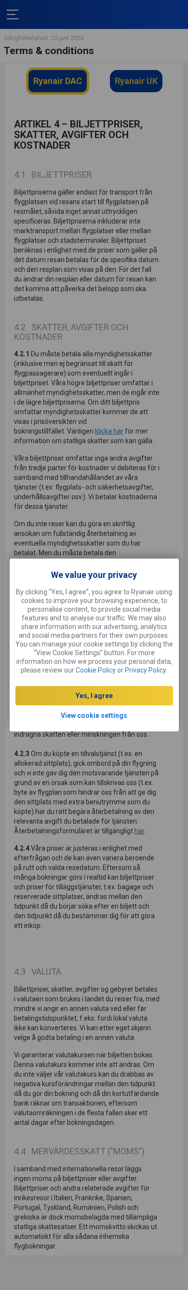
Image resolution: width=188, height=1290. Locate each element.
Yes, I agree (94, 696)
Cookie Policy (96, 670)
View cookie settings (94, 715)
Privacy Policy (145, 670)
